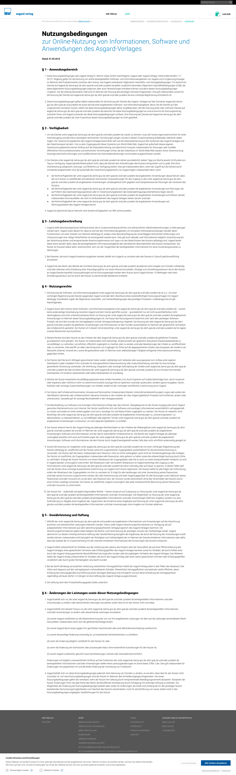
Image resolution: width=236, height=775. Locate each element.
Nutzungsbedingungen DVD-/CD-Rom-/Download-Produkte (107, 751)
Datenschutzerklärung (211, 770)
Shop (127, 14)
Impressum (226, 770)
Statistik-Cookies (51, 770)
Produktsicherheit (140, 730)
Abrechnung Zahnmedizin (91, 726)
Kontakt (134, 734)
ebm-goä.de (168, 726)
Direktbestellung (87, 730)
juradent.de (168, 730)
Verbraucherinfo (137, 21)
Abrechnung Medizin (88, 722)
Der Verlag (111, 14)
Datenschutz (176, 21)
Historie (46, 722)
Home (133, 718)
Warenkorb (189, 21)
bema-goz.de (168, 722)
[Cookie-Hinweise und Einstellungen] (31, 770)
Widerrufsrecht (84, 21)
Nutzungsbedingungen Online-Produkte (99, 747)
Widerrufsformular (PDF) (157, 21)
